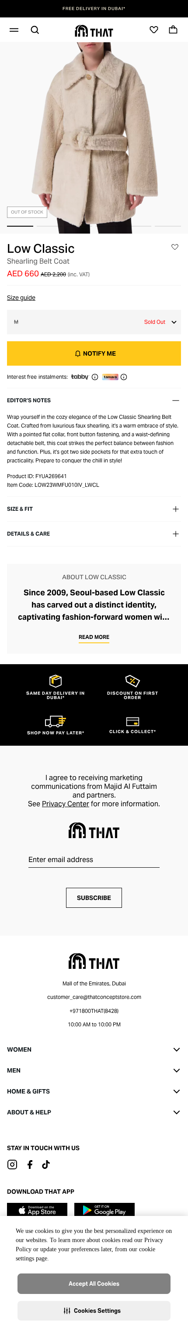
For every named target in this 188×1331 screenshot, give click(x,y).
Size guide (21, 298)
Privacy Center (65, 803)
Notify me (99, 353)
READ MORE (94, 637)
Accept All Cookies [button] (94, 1283)
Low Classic (41, 248)
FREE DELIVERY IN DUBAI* (94, 9)
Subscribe (94, 898)
